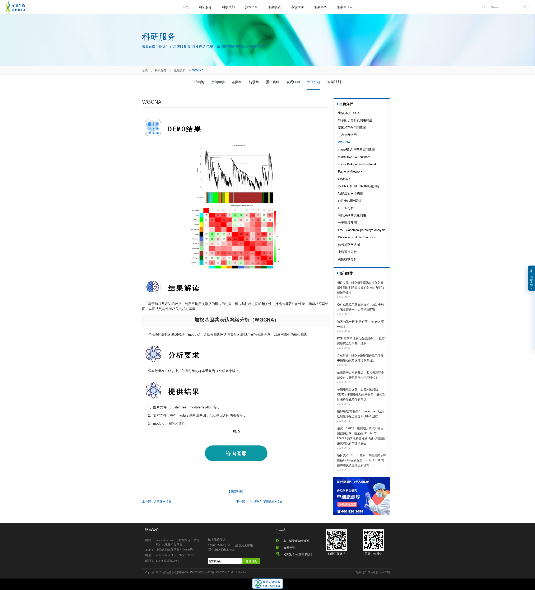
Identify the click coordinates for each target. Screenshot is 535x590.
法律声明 (385, 572)
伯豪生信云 (345, 7)
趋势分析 (344, 178)
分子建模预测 (347, 222)
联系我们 (361, 572)
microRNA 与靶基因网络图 (356, 149)
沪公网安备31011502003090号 (188, 572)
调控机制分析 (347, 259)
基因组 (237, 81)
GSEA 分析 (346, 208)
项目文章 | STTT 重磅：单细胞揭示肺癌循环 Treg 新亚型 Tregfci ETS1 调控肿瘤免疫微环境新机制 (361, 460)
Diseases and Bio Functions (357, 237)
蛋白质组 (272, 81)
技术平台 (251, 7)
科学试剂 (228, 7)
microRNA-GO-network (354, 156)
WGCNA (344, 142)
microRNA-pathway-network (357, 164)
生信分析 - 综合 (348, 113)
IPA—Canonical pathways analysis (362, 230)
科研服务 (205, 7)
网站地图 (373, 572)
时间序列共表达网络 (352, 215)
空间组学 (218, 81)
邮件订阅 (251, 561)
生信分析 (180, 70)
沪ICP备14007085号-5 (217, 572)
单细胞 (199, 81)
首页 (185, 7)
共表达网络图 (347, 134)
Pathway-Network (350, 171)
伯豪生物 (320, 7)
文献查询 (289, 547)
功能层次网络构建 (350, 193)
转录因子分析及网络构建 (355, 120)
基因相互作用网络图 (352, 127)
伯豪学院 (274, 7)
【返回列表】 (236, 491)
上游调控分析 (347, 251)
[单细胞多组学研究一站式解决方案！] (361, 495)
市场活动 (297, 7)
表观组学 (293, 81)
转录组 (254, 81)
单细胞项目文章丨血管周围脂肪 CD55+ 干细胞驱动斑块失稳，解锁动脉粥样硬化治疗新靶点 (361, 394)
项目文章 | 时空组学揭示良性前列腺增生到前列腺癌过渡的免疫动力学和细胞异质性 (360, 287)
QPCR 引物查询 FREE (298, 554)
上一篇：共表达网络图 (156, 501)
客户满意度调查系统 (296, 541)
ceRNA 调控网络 (349, 200)
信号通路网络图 (349, 244)
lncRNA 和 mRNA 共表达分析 (358, 186)
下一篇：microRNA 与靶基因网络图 (259, 501)
